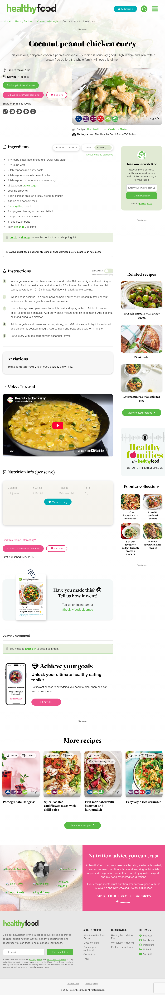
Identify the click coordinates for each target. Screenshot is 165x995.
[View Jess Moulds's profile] (67, 869)
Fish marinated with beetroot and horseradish (99, 806)
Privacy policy (92, 984)
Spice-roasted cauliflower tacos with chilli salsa (60, 806)
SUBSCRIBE (46, 702)
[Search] (144, 8)
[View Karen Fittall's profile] (41, 884)
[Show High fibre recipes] (19, 792)
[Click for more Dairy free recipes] (78, 118)
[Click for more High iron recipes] (100, 118)
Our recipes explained (89, 949)
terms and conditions (56, 959)
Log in (13, 237)
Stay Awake (97, 271)
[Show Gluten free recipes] (13, 792)
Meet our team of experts (124, 896)
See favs (58, 94)
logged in (30, 648)
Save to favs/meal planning (24, 94)
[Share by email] (12, 111)
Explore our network (122, 947)
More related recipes (140, 412)
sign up (25, 237)
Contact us (89, 954)
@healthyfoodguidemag (77, 609)
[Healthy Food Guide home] (21, 924)
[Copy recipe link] (5, 111)
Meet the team (91, 942)
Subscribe (127, 8)
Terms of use (73, 984)
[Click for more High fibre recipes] (93, 118)
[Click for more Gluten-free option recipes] (86, 118)
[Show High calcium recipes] (48, 792)
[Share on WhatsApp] (33, 111)
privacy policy (145, 203)
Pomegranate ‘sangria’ (19, 802)
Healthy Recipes (24, 21)
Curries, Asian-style (47, 21)
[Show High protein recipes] (89, 792)
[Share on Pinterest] (19, 111)
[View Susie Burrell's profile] (14, 884)
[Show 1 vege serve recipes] (101, 792)
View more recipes (81, 825)
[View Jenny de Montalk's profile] (14, 869)
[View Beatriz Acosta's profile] (14, 892)
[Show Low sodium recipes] (25, 792)
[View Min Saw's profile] (41, 869)
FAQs (86, 959)
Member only (60, 502)
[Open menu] (155, 9)
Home (7, 21)
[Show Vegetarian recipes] (60, 792)
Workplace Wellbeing (122, 942)
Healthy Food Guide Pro (122, 937)
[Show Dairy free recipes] (7, 792)
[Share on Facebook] (26, 111)
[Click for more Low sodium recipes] (108, 118)
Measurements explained (99, 154)
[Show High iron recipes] (142, 792)
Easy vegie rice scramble (143, 802)
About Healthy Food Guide (94, 937)
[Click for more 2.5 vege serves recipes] (115, 118)
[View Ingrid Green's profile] (41, 892)
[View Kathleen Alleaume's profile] (68, 884)
